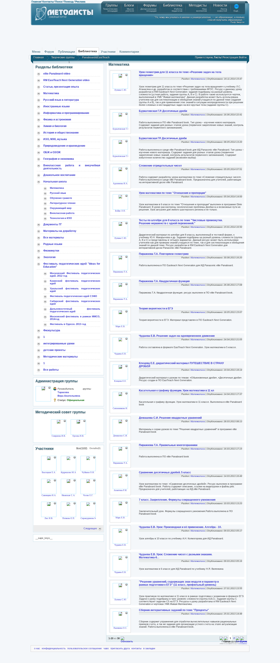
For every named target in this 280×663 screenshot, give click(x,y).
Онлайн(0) (94, 448)
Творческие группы (63, 57)
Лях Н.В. (48, 518)
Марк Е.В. (120, 326)
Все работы (51, 369)
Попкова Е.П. (68, 518)
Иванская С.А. (68, 495)
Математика (51, 93)
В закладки (149, 648)
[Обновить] (127, 641)
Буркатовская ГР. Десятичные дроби (163, 138)
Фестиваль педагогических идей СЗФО (73, 296)
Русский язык (58, 193)
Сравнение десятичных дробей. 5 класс (165, 472)
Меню (36, 51)
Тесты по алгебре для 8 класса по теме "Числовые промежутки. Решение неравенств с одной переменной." (180, 222)
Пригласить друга (120, 648)
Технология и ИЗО (61, 218)
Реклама (80, 1)
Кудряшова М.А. (69, 472)
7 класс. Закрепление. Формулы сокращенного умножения (177, 499)
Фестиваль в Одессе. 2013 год (68, 324)
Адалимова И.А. (120, 183)
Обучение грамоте (61, 198)
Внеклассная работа (62, 213)
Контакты (48, 1)
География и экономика (58, 158)
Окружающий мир (61, 208)
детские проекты (54, 350)
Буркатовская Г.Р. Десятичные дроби (163, 111)
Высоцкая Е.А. (49, 472)
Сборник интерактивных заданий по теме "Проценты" (174, 610)
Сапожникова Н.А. (121, 408)
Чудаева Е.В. (120, 353)
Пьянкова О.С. (120, 628)
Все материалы (53, 237)
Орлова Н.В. (78, 436)
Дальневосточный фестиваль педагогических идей (75, 310)
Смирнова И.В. (59, 436)
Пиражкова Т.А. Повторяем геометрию (164, 253)
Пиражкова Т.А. (120, 272)
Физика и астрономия (57, 119)
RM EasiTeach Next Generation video (66, 80)
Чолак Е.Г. (88, 495)
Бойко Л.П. (120, 211)
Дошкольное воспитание (59, 175)
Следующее (90, 528)
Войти (243, 57)
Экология (49, 257)
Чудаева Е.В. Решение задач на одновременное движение (177, 335)
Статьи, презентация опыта (61, 86)
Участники (108, 51)
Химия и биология (54, 126)
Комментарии (129, 51)
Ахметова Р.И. (120, 490)
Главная (36, 1)
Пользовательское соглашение (84, 648)
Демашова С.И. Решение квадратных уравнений (170, 417)
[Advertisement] (140, 36)
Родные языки (52, 244)
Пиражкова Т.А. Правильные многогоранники (168, 445)
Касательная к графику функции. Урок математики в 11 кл (176, 390)
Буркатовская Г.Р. (121, 129)
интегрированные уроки (58, 343)
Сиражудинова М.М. (90, 518)
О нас (37, 648)
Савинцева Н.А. (49, 495)
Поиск (59, 1)
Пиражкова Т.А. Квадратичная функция (164, 281)
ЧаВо (106, 648)
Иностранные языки (56, 106)
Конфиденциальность (54, 648)
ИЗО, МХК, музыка (55, 139)
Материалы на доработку (59, 231)
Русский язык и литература (61, 99)
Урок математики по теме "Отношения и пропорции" (172, 192)
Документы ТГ (52, 224)
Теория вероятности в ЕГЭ (156, 308)
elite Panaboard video (56, 73)
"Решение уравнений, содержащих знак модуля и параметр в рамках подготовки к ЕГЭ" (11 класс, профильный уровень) (179, 583)
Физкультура (51, 330)
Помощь (69, 1)
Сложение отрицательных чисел (160, 165)
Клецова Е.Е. (120, 381)
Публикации (66, 51)
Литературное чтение (62, 203)
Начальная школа (55, 181)
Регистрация (230, 57)
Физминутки (51, 250)
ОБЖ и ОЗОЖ (52, 152)
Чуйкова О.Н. (88, 472)
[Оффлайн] (49, 387)
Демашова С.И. (120, 435)
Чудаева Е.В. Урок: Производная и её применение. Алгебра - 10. (180, 527)
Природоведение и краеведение (64, 145)
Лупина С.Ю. (120, 90)
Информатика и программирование (66, 113)
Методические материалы (60, 356)
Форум (49, 51)
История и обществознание (61, 132)
